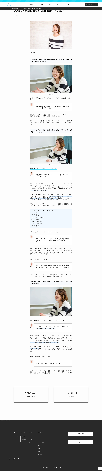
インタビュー (31, 442)
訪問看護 (23, 436)
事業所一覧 (40, 432)
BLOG (50, 4)
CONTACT (80, 434)
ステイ (39, 448)
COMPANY (32, 4)
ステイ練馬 (40, 451)
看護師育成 (24, 439)
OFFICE (57, 4)
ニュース (30, 436)
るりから (40, 436)
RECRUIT (66, 4)
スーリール (40, 439)
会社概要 (16, 436)
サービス (23, 432)
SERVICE (42, 4)
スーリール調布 (41, 442)
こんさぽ (40, 454)
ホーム (16, 432)
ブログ (30, 439)
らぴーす (39, 445)
